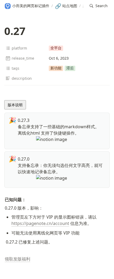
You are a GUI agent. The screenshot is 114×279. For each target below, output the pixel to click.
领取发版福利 (17, 259)
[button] (98, 6)
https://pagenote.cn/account (40, 223)
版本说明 (15, 104)
